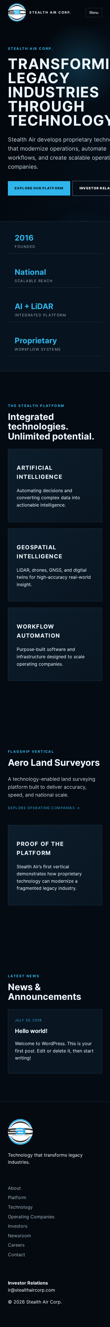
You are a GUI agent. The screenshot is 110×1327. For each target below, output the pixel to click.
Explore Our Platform (39, 188)
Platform (17, 1197)
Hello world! (31, 1031)
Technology (20, 1207)
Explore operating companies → (44, 808)
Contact (16, 1254)
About (14, 1188)
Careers (16, 1245)
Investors (17, 1226)
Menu (93, 12)
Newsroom (19, 1235)
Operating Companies (31, 1216)
